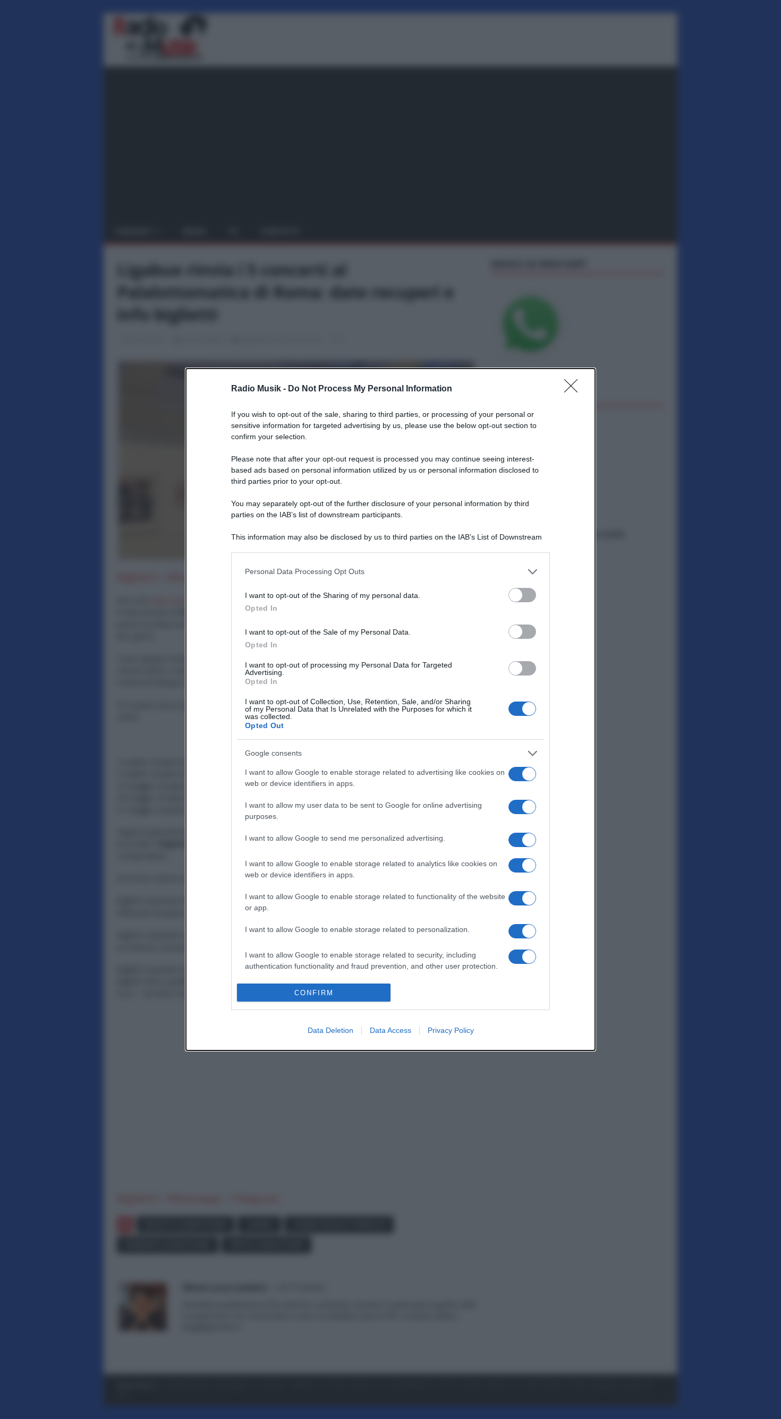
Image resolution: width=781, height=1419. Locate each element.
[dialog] (390, 710)
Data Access (390, 1030)
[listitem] (390, 571)
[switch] (522, 595)
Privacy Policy (451, 1030)
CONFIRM (314, 993)
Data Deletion (330, 1030)
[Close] (574, 389)
